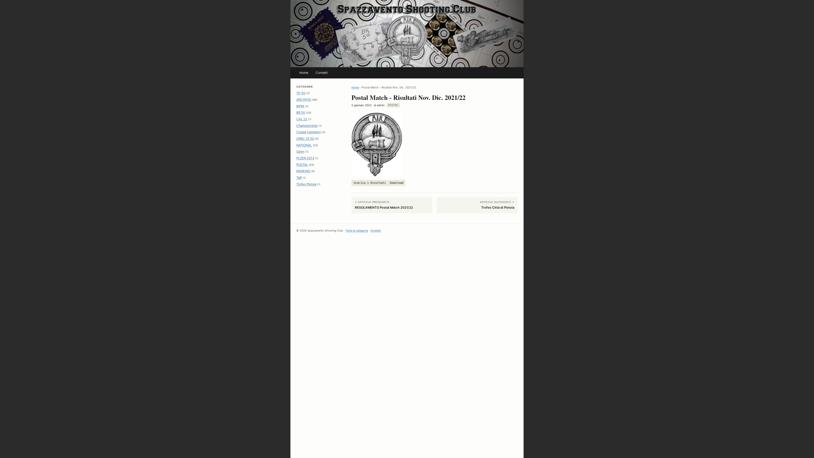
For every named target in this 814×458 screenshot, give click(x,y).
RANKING (303, 171)
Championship (307, 126)
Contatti (322, 73)
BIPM (300, 106)
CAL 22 (301, 119)
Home (303, 73)
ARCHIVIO (303, 100)
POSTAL (302, 165)
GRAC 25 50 (305, 139)
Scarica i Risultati (370, 182)
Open (300, 152)
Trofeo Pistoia (306, 184)
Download (396, 182)
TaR (299, 178)
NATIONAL (304, 145)
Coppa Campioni (308, 132)
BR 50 (300, 112)
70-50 (300, 93)
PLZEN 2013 (305, 158)
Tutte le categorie (357, 230)
